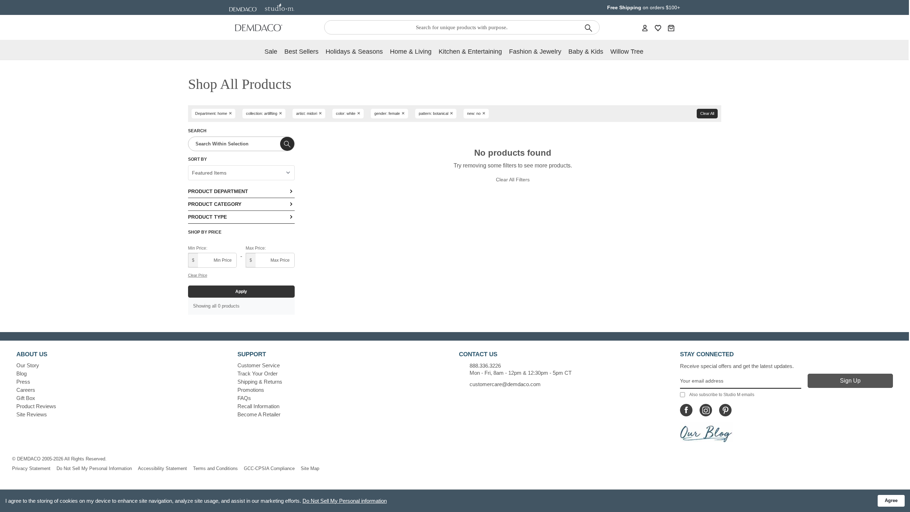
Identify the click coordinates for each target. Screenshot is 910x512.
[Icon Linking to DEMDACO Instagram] (706, 410)
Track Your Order (257, 373)
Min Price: (197, 248)
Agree (891, 500)
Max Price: (256, 248)
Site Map (310, 468)
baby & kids (585, 51)
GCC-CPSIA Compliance (269, 468)
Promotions (250, 390)
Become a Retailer (258, 414)
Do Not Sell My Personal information (345, 501)
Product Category (214, 204)
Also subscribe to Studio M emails (721, 394)
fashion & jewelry (535, 51)
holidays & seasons (354, 51)
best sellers (301, 51)
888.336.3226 (485, 366)
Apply (241, 291)
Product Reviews (36, 406)
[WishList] (658, 27)
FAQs (244, 398)
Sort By (197, 159)
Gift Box (25, 398)
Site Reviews (31, 414)
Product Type (207, 217)
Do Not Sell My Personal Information (94, 468)
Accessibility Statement (162, 468)
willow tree (626, 51)
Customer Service (258, 365)
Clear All (707, 113)
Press (23, 382)
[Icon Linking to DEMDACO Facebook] (686, 410)
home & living (411, 51)
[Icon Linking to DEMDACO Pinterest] (725, 410)
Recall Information (258, 406)
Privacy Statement (31, 468)
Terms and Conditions (215, 468)
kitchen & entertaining (470, 51)
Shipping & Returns (259, 382)
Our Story (27, 365)
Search (197, 130)
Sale (270, 51)
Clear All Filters (513, 179)
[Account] (645, 27)
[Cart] (671, 27)
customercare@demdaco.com (505, 384)
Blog (21, 373)
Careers (25, 390)
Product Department (218, 191)
